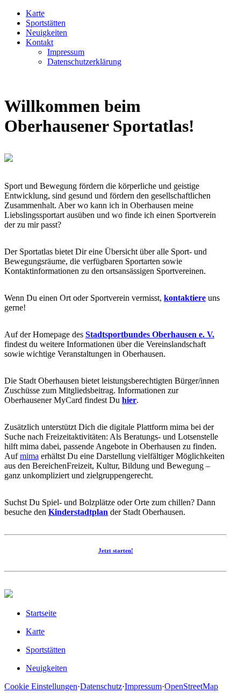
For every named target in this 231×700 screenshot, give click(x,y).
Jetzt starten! (115, 550)
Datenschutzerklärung (84, 61)
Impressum (65, 51)
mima (29, 456)
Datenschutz (101, 686)
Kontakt (39, 42)
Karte (35, 13)
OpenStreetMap (191, 686)
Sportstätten (46, 22)
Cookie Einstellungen (40, 686)
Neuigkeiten (46, 32)
